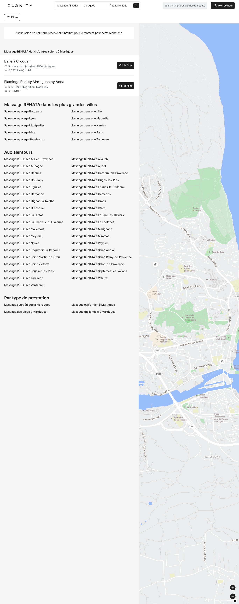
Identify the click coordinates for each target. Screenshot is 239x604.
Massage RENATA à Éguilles (22, 187)
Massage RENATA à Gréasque (24, 208)
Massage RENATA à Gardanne (24, 194)
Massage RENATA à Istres (88, 208)
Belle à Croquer (17, 61)
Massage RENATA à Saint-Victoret (26, 264)
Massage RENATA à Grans (88, 201)
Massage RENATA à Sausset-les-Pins (29, 271)
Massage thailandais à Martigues (93, 311)
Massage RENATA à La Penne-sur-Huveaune (33, 222)
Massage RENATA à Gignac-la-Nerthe (29, 201)
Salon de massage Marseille (89, 118)
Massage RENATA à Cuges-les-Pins (95, 180)
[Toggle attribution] (235, 601)
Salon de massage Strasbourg (24, 139)
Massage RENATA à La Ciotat (23, 215)
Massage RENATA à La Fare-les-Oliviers (97, 215)
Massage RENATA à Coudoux (23, 180)
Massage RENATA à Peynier (89, 243)
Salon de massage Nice (19, 132)
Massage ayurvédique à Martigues (27, 304)
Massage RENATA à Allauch (89, 159)
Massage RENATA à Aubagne (23, 166)
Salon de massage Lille (86, 111)
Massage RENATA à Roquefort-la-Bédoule (32, 250)
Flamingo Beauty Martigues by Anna (34, 82)
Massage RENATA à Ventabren (24, 285)
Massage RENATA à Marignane (91, 229)
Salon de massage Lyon (20, 118)
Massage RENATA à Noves (21, 243)
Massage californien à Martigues (93, 304)
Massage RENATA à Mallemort (24, 229)
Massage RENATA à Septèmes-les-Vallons (99, 271)
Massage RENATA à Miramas (90, 236)
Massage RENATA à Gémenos (91, 194)
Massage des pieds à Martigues (25, 311)
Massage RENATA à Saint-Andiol (93, 250)
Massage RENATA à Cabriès (22, 173)
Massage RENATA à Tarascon (23, 278)
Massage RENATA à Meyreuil (23, 236)
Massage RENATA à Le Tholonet (92, 222)
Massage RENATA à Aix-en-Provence (28, 159)
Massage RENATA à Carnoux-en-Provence (99, 173)
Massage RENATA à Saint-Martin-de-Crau (32, 257)
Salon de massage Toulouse (90, 139)
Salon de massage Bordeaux (23, 111)
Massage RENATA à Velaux (89, 278)
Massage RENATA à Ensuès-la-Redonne (98, 187)
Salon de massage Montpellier (24, 125)
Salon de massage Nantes (88, 125)
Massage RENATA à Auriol (88, 166)
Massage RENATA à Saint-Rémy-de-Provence (101, 257)
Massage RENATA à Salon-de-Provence (97, 264)
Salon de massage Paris (87, 132)
